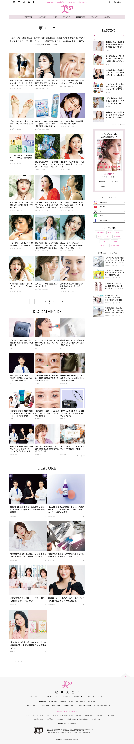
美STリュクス (82, 2)
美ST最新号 (60, 2)
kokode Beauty (71, 719)
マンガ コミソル (39, 719)
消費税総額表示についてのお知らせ (67, 723)
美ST (54, 715)
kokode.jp (60, 719)
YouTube (103, 207)
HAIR (55, 17)
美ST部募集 (117, 2)
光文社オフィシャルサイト (102, 705)
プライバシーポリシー (84, 705)
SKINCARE (28, 17)
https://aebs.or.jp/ (87, 732)
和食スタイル (68, 715)
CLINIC (107, 17)
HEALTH (94, 17)
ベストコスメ (71, 2)
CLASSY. (27, 715)
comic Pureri (110, 715)
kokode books (83, 719)
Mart (48, 715)
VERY (34, 715)
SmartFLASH (88, 715)
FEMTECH (80, 17)
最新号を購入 (103, 182)
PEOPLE (66, 17)
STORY (41, 715)
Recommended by (76, 455)
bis (60, 715)
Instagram (103, 202)
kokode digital (96, 719)
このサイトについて (30, 705)
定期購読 (102, 186)
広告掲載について (68, 705)
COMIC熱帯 (99, 715)
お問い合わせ (56, 705)
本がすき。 (50, 719)
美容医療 (63, 701)
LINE (102, 216)
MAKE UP (42, 17)
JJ (20, 715)
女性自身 (78, 715)
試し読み (115, 182)
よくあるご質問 (44, 705)
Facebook (103, 220)
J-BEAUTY (50, 2)
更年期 (71, 701)
